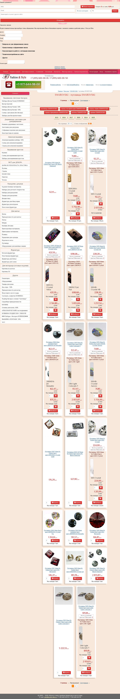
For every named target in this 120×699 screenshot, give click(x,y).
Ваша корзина (88, 6)
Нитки (4, 214)
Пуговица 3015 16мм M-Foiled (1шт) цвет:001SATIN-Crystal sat (75, 570)
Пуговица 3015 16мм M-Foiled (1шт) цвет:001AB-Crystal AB (97, 247)
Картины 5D (6, 271)
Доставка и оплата (28, 71)
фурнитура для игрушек (10, 204)
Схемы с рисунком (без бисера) (12, 113)
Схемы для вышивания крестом (12, 155)
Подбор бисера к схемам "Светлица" (14, 299)
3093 (78, 117)
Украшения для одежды (10, 237)
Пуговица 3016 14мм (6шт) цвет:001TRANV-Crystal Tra (52, 532)
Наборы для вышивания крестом (13, 158)
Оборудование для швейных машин (14, 246)
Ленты (4, 220)
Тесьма (4, 180)
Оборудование (7, 281)
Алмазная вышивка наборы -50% (13, 140)
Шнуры (4, 223)
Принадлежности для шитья (11, 217)
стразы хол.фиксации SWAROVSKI (73, 108)
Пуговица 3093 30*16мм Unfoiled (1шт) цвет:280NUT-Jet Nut (75, 247)
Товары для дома (8, 284)
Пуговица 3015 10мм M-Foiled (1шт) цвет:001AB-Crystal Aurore (97, 343)
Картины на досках (8, 268)
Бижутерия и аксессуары (10, 293)
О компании (39, 71)
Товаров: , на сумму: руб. (105, 6)
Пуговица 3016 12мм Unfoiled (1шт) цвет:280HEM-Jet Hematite (53, 343)
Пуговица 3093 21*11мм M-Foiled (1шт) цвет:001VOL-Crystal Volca (53, 247)
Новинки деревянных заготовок (12, 124)
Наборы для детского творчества (13, 190)
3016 (64, 117)
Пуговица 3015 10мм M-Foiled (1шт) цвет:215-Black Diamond (53, 164)
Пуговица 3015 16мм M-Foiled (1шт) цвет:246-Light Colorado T (75, 344)
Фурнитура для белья (9, 259)
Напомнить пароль (111, 71)
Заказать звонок (60, 68)
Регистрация (94, 71)
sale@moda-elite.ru (50, 697)
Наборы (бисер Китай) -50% (11, 110)
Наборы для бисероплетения (11, 115)
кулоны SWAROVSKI (79, 112)
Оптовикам (48, 71)
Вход (101, 71)
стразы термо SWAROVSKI (98, 108)
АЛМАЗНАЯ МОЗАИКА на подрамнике (15, 310)
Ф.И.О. (2, 32)
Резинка (4, 234)
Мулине (4, 153)
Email (1, 38)
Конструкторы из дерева (10, 133)
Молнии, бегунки (7, 226)
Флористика (6, 198)
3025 (93, 117)
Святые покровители (81, 71)
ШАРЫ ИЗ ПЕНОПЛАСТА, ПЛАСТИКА (15, 165)
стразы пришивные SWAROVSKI (56, 112)
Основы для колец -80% (10, 307)
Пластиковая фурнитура (10, 256)
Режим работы (55, 85)
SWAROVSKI (6, 174)
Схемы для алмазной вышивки (12, 143)
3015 (56, 117)
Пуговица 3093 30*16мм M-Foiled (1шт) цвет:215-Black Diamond (75, 453)
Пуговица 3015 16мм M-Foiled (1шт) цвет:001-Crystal (97, 440)
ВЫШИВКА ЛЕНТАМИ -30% (11, 319)
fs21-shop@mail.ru (73, 85)
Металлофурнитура (8, 253)
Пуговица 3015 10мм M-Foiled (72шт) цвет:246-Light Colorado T (64, 622)
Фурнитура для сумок (9, 262)
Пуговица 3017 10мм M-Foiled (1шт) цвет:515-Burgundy (52, 570)
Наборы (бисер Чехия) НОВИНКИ (13, 101)
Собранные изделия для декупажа (13, 130)
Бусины (4, 168)
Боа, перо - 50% (7, 287)
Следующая (84, 100)
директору (89, 85)
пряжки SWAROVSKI (97, 112)
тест (3, 322)
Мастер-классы (67, 71)
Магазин (66, 91)
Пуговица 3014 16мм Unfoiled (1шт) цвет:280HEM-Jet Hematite (75, 532)
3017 (71, 117)
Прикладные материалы (10, 231)
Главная (5, 71)
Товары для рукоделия (9, 195)
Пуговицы (5, 243)
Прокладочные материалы (11, 229)
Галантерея (5, 278)
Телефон (2, 35)
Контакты (57, 71)
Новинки (15, 93)
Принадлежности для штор (11, 290)
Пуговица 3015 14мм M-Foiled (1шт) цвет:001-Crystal (97, 151)
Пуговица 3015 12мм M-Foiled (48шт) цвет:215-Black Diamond (97, 570)
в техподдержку (106, 85)
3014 (86, 117)
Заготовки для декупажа (10, 127)
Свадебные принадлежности (11, 302)
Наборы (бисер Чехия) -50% (11, 107)
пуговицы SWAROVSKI (49, 108)
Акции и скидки (15, 71)
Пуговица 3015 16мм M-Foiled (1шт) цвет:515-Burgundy (97, 532)
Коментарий (3, 63)
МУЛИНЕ (5, 305)
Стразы (4, 171)
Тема (1, 41)
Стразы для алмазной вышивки (12, 146)
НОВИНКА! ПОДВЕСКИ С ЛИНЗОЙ (14, 313)
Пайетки (5, 177)
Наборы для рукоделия (9, 192)
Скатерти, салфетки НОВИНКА (12, 296)
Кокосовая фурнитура (9, 207)
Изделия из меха (7, 240)
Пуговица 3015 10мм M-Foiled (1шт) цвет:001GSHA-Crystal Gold (75, 150)
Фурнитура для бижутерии (11, 201)
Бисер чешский (7, 104)
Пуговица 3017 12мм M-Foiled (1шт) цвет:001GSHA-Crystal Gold (52, 454)
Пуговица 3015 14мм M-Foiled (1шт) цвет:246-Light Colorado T (86, 607)
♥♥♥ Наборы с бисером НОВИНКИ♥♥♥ (15, 316)
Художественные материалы (11, 187)
